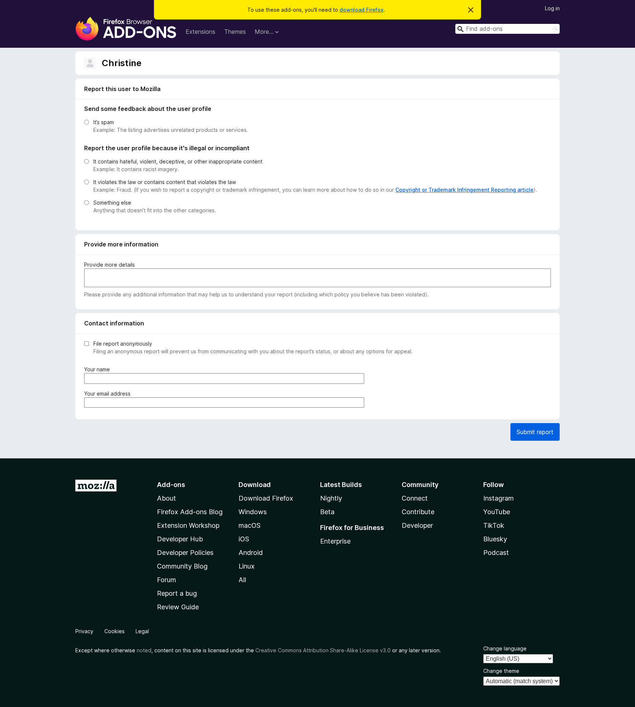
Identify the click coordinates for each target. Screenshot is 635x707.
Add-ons (171, 484)
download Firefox (362, 10)
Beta (327, 512)
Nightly (331, 498)
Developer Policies (185, 552)
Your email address (108, 393)
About (166, 498)
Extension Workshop (188, 525)
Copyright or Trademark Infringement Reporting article (464, 190)
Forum (166, 580)
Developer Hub (180, 539)
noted (144, 650)
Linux (246, 566)
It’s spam (103, 122)
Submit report (535, 432)
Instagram (498, 498)
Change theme (501, 671)
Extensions (200, 31)
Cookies (114, 631)
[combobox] (507, 29)
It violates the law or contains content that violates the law (164, 182)
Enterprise (335, 541)
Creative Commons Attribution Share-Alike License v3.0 (323, 650)
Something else (112, 202)
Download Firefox (265, 498)
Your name (98, 369)
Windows (252, 512)
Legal (142, 631)
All (242, 580)
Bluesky (495, 539)
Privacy (84, 631)
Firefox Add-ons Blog (190, 512)
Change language (505, 648)
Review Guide (178, 607)
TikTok (493, 525)
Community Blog (182, 566)
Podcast (496, 552)
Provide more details (109, 264)
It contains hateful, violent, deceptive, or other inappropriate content (177, 161)
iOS (243, 539)
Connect (415, 498)
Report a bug (177, 593)
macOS (249, 525)
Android (250, 552)
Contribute (418, 512)
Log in (552, 8)
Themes (235, 31)
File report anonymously (122, 343)
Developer (417, 525)
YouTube (496, 512)
